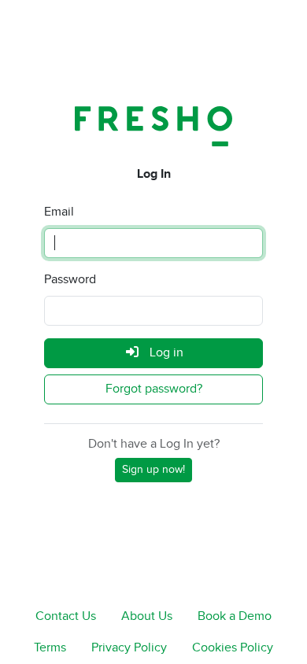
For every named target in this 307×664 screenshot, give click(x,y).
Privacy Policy (129, 647)
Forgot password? (153, 389)
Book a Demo (235, 616)
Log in (164, 352)
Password (70, 279)
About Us (146, 616)
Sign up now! (153, 469)
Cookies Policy (232, 647)
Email (59, 212)
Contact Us (65, 616)
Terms (50, 647)
